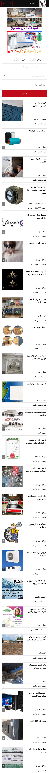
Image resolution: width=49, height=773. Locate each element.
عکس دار (41, 59)
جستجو (24, 93)
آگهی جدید (7, 3)
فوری (23, 59)
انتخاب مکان (33, 3)
